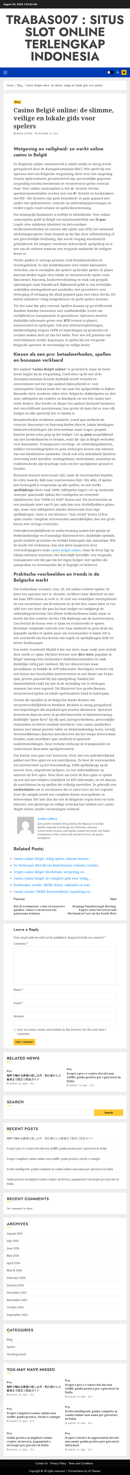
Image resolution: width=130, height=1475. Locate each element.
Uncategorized (16, 1354)
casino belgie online (66, 550)
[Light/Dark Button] (110, 72)
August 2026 (15, 1233)
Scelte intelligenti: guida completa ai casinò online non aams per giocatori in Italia (60, 1169)
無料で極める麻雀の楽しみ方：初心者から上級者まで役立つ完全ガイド (34, 1077)
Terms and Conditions (81, 1463)
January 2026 (15, 1285)
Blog (17, 102)
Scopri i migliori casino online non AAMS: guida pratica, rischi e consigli (53, 1159)
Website (19, 1016)
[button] (5, 72)
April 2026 (13, 1263)
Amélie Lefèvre (24, 133)
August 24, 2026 (19, 1083)
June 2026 (13, 1248)
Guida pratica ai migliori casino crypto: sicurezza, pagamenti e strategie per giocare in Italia (29, 1441)
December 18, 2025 (48, 133)
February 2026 (16, 1278)
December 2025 (17, 1292)
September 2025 (17, 1315)
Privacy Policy (58, 1463)
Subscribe (124, 72)
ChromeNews (76, 1471)
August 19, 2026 (78, 1085)
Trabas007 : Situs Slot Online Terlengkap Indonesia (65, 38)
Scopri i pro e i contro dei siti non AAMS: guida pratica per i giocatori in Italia (94, 1077)
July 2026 (13, 1241)
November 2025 (17, 1300)
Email (18, 1003)
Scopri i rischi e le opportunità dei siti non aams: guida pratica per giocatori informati (92, 1441)
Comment (21, 943)
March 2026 (14, 1270)
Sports (11, 1347)
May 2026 (13, 1255)
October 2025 (15, 1307)
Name (18, 990)
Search (15, 1102)
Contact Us (41, 1463)
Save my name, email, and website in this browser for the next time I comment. (61, 1032)
